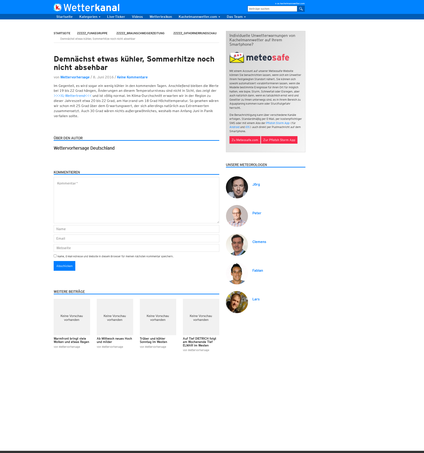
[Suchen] (301, 9)
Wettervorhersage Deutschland (84, 148)
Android (234, 127)
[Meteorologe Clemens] (237, 244)
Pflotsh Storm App (278, 123)
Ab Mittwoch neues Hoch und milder (114, 340)
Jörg (256, 184)
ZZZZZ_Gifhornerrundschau (195, 33)
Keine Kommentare (132, 77)
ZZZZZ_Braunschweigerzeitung (140, 33)
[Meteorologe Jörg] (237, 187)
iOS (247, 127)
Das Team (235, 17)
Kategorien (88, 17)
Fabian (257, 270)
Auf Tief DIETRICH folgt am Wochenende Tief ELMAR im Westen (199, 342)
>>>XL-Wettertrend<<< (73, 96)
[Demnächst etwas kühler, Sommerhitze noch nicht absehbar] (136, 47)
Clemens (259, 242)
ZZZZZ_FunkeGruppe (92, 33)
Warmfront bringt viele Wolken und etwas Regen (71, 340)
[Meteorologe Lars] (237, 302)
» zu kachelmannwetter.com (290, 3)
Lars (255, 299)
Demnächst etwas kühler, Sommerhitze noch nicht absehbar (134, 63)
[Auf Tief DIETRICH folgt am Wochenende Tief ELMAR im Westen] (201, 317)
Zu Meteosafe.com (245, 140)
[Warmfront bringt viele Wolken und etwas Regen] (72, 317)
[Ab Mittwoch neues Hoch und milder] (115, 317)
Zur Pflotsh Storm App (279, 140)
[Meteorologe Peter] (237, 216)
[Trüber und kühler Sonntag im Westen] (158, 317)
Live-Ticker (116, 17)
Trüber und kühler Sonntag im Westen (153, 340)
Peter (256, 213)
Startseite (64, 17)
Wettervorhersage (75, 77)
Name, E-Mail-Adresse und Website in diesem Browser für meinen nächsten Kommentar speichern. (115, 256)
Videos (137, 17)
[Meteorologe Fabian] (237, 273)
